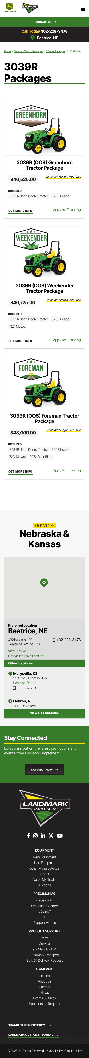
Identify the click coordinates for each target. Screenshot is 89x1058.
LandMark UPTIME (44, 949)
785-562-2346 (27, 688)
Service (44, 943)
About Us (44, 981)
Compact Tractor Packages (28, 51)
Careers (44, 987)
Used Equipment (44, 863)
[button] (44, 22)
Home (7, 51)
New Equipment (44, 857)
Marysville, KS (25, 673)
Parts (44, 938)
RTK (44, 917)
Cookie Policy (73, 1050)
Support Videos (44, 923)
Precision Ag (45, 900)
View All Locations (44, 713)
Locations (44, 976)
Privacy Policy (54, 1050)
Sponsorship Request (44, 1004)
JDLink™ (45, 911)
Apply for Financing (67, 210)
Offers (44, 874)
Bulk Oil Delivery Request (44, 960)
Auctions (44, 885)
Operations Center (44, 906)
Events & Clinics (44, 998)
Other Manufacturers (44, 868)
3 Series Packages (55, 51)
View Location (17, 651)
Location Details (24, 683)
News (44, 992)
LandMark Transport (44, 955)
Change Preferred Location (25, 656)
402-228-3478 (54, 31)
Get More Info (20, 211)
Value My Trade (44, 879)
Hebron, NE (23, 701)
